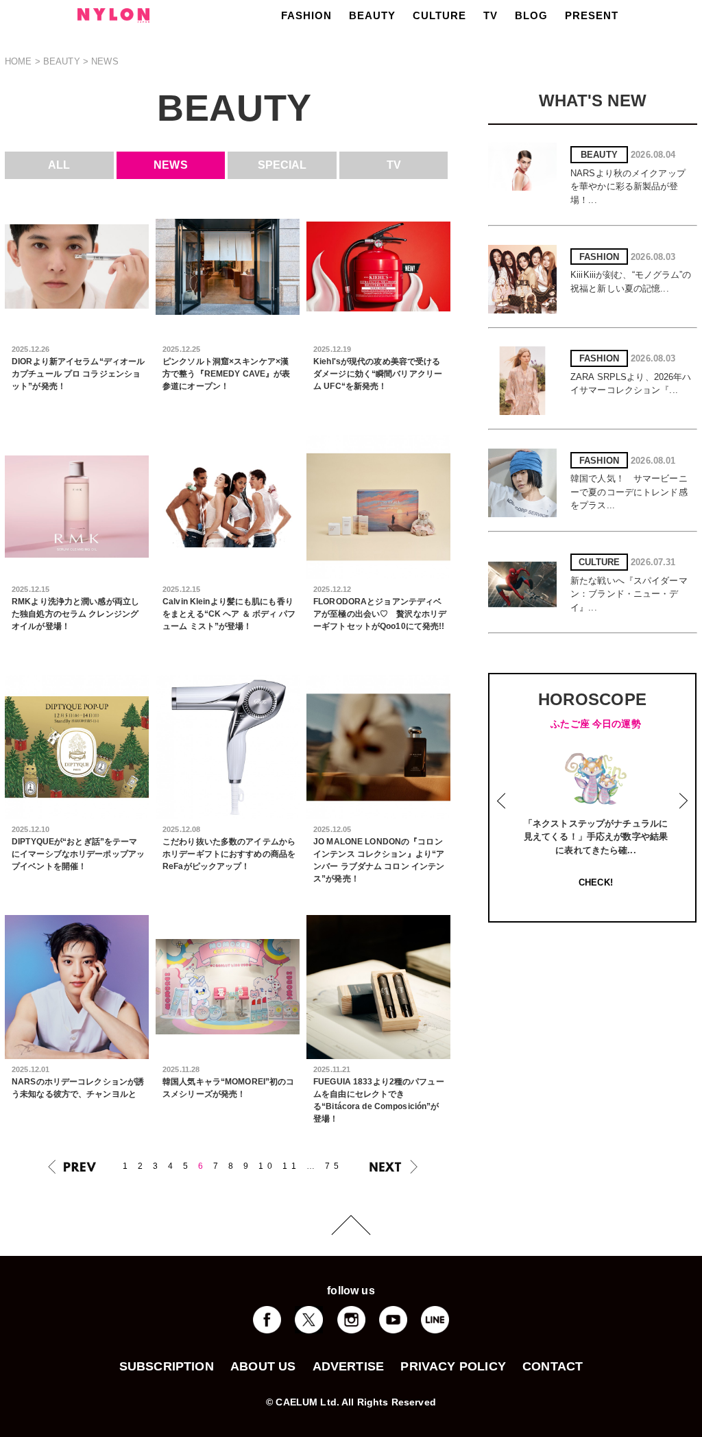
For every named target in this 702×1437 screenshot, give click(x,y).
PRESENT (591, 15)
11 (291, 1166)
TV (490, 15)
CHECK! (596, 882)
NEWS (171, 165)
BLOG (531, 15)
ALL (59, 165)
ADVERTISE (349, 1366)
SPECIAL (282, 165)
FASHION (306, 15)
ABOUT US (262, 1366)
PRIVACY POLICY (453, 1366)
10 (267, 1166)
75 (334, 1166)
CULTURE (439, 15)
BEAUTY (372, 15)
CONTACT (552, 1366)
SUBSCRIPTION (166, 1366)
